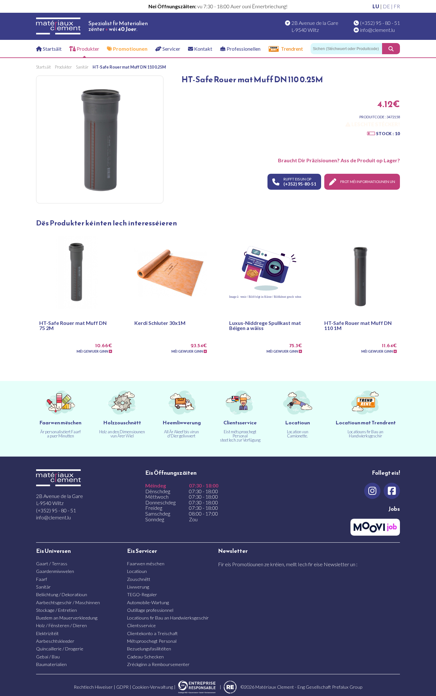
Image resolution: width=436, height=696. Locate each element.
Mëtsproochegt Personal (152, 641)
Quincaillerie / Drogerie (59, 648)
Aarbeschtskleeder (55, 641)
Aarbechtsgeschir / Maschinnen (68, 602)
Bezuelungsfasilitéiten (149, 648)
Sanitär (43, 587)
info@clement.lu (377, 30)
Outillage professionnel (150, 610)
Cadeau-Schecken (145, 656)
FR (397, 6)
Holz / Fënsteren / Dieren (61, 625)
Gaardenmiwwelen (55, 571)
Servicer (171, 49)
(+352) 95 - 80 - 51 (380, 23)
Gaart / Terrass (51, 563)
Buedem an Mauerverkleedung (66, 617)
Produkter (87, 49)
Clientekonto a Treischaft (152, 633)
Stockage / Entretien (56, 610)
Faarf (41, 579)
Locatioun (137, 571)
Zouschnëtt (138, 579)
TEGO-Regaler (142, 594)
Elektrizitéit (47, 633)
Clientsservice (141, 625)
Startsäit (52, 49)
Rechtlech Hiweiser (93, 687)
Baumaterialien (51, 664)
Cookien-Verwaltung (152, 687)
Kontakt (202, 49)
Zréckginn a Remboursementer (158, 664)
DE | (388, 6)
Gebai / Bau (48, 656)
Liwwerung (138, 587)
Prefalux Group (347, 687)
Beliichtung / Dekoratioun (61, 594)
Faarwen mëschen (145, 563)
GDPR (122, 687)
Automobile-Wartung (148, 602)
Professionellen (243, 49)
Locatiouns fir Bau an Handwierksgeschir (168, 617)
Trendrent (292, 49)
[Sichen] (391, 48)
